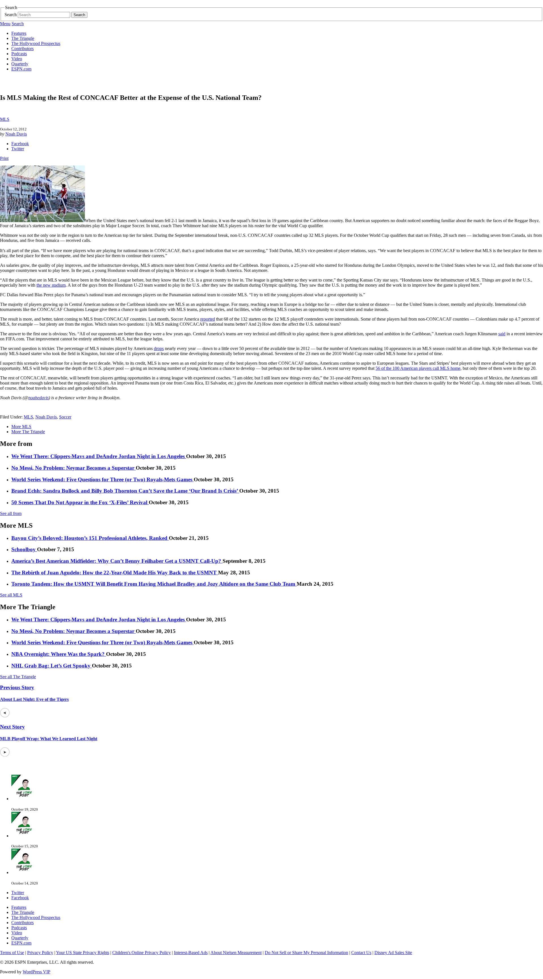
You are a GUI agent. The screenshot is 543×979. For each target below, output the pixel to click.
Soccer (65, 417)
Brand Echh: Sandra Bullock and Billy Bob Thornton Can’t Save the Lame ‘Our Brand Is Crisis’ (125, 491)
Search (11, 14)
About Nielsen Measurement (236, 952)
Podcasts (19, 53)
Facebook (20, 143)
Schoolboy (24, 549)
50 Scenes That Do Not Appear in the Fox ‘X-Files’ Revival (80, 502)
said (501, 333)
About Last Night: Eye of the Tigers (34, 699)
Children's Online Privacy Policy (141, 952)
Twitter (17, 148)
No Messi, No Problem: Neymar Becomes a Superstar (73, 468)
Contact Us (361, 952)
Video (16, 58)
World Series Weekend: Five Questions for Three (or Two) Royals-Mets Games (102, 479)
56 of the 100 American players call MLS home (418, 368)
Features (18, 33)
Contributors (22, 48)
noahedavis (38, 397)
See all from (10, 513)
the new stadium (51, 285)
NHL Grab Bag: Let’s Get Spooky (51, 666)
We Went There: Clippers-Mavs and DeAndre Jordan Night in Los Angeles (98, 456)
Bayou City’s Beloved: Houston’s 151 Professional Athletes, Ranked (90, 538)
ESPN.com (21, 68)
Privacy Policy (40, 952)
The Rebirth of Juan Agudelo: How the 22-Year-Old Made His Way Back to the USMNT (114, 573)
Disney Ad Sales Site (393, 952)
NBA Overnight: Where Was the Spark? (58, 654)
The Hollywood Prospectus (35, 43)
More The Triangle (28, 431)
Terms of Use (12, 952)
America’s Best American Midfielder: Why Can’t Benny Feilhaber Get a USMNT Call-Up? (117, 561)
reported (207, 319)
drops (159, 348)
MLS (4, 119)
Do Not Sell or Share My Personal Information (306, 952)
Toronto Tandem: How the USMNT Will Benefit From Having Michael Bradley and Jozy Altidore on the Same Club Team (154, 584)
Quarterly (19, 63)
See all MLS (11, 594)
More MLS (21, 426)
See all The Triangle (18, 676)
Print (4, 158)
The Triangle (22, 38)
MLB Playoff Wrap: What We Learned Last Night (48, 738)
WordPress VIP (36, 971)
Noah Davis (16, 134)
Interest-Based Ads (191, 952)
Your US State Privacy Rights (82, 952)
